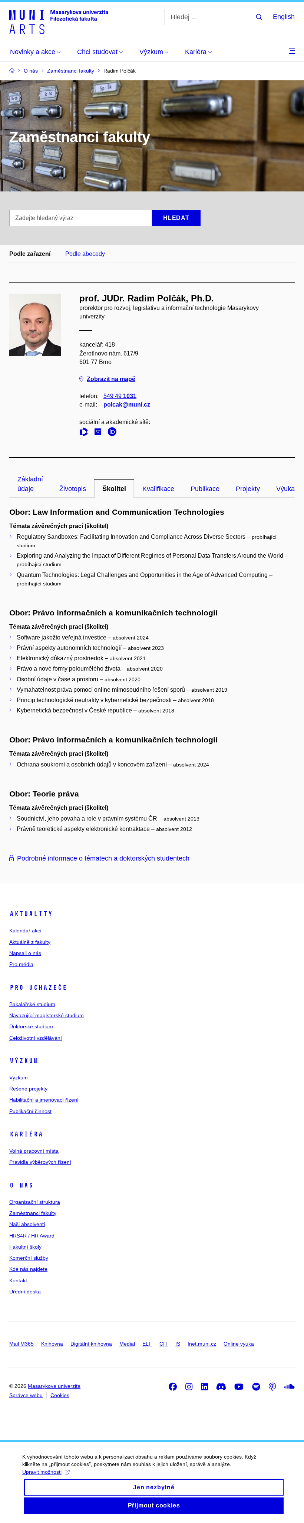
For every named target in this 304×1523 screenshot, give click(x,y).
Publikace (205, 488)
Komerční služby (28, 1258)
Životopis (72, 488)
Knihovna (52, 1344)
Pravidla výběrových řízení (40, 1162)
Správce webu (26, 1395)
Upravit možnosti (42, 1472)
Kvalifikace (158, 488)
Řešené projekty (28, 1089)
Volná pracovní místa (34, 1151)
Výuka (285, 488)
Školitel (114, 488)
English (284, 16)
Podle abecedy (85, 254)
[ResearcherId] (85, 433)
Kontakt (18, 1280)
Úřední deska (25, 1292)
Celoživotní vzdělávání (35, 1038)
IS (177, 1344)
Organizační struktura (34, 1202)
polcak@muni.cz (126, 404)
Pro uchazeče (38, 987)
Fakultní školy (25, 1247)
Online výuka (239, 1344)
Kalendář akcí (25, 930)
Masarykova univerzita (54, 1386)
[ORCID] (114, 433)
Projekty (248, 488)
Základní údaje (30, 483)
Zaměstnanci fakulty (32, 1213)
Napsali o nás (25, 953)
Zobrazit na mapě (111, 379)
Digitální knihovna (91, 1344)
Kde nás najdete (28, 1269)
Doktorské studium (31, 1026)
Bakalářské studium (32, 1004)
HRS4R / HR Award (31, 1236)
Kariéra (26, 1134)
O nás (21, 1185)
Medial (127, 1344)
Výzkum (23, 1061)
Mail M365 (21, 1344)
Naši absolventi (27, 1224)
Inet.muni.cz (202, 1344)
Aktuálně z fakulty (29, 942)
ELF (147, 1344)
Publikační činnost (30, 1111)
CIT (163, 1344)
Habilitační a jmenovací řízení (44, 1100)
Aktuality (31, 914)
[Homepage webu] (58, 21)
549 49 (119, 396)
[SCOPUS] (99, 433)
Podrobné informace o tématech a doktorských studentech (103, 858)
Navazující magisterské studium (46, 1015)
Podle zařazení (29, 254)
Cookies (59, 1395)
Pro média (21, 964)
